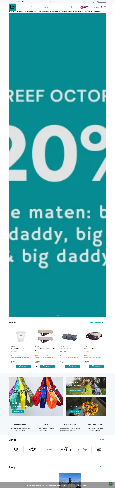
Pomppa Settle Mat (65, 349)
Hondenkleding (67, 11)
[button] (56, 315)
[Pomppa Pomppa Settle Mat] (69, 336)
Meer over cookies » (82, 485)
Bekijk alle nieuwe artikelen (97, 322)
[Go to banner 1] (36, 396)
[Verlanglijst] (101, 7)
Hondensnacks (55, 11)
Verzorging (88, 11)
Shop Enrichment (74, 411)
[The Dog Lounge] (16, 7)
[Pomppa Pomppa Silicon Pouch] (21, 336)
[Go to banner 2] (86, 386)
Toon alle (102, 439)
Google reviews (102, 1)
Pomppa (13, 346)
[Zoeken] (72, 7)
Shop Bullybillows (17, 411)
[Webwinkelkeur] (84, 7)
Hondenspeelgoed (31, 11)
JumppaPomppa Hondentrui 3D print (45, 349)
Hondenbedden (78, 11)
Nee (71, 485)
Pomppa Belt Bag (89, 349)
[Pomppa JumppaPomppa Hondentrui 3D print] (45, 336)
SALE (104, 11)
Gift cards (32, 7)
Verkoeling (97, 11)
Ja (64, 485)
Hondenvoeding (44, 11)
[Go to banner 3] (86, 406)
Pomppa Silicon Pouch (18, 349)
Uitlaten (11, 11)
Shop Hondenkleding (75, 390)
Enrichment (20, 11)
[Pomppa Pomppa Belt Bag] (94, 336)
